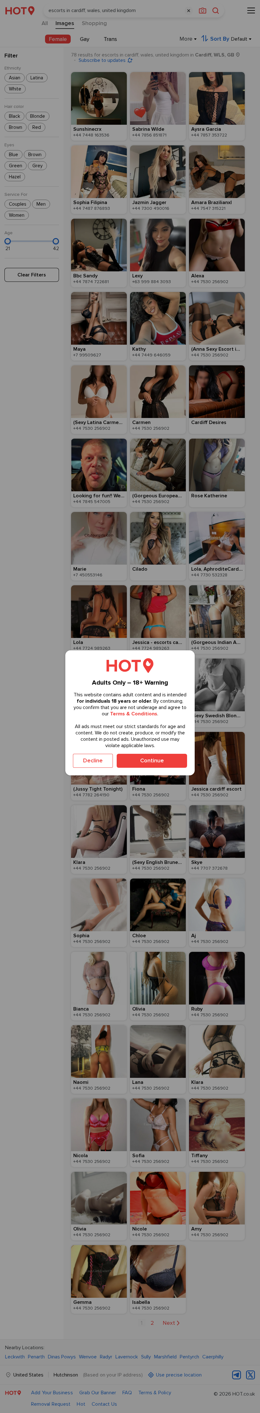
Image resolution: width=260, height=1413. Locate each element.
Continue (152, 760)
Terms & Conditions (133, 714)
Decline (93, 760)
